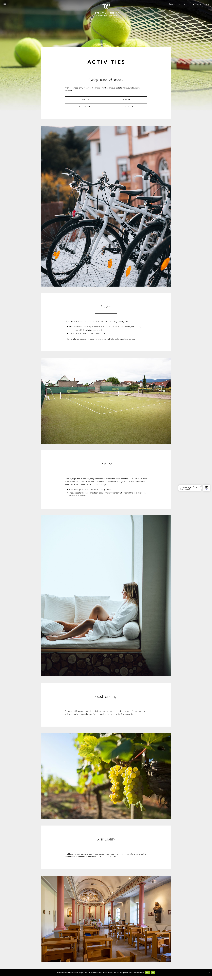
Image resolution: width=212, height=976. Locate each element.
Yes (147, 972)
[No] (209, 972)
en (207, 4)
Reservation (196, 4)
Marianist (128, 854)
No (153, 972)
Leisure (126, 100)
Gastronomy (85, 106)
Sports (85, 100)
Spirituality (126, 106)
